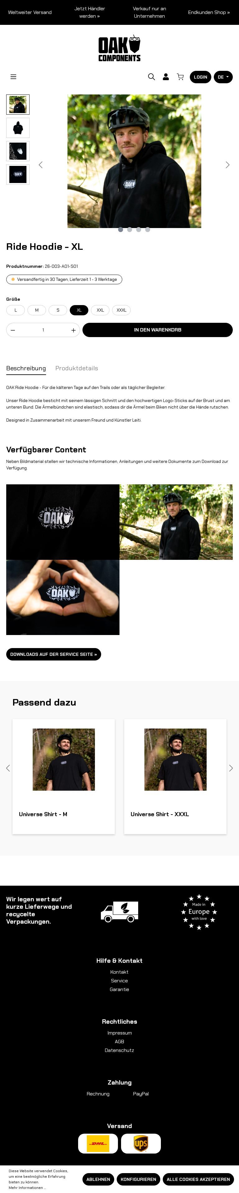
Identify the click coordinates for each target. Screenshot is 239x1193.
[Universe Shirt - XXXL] (175, 759)
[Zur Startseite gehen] (120, 47)
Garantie (119, 989)
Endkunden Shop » (209, 12)
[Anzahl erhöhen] (73, 330)
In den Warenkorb (157, 330)
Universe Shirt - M (43, 814)
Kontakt (119, 972)
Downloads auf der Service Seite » (53, 654)
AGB (119, 1041)
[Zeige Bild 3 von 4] (138, 229)
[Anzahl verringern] (12, 330)
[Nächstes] (227, 165)
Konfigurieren (138, 1179)
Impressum (119, 1033)
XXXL (121, 310)
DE (221, 77)
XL (79, 310)
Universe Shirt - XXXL (160, 814)
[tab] (26, 368)
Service (119, 980)
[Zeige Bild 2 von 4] (129, 229)
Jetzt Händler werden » (89, 12)
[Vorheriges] (40, 165)
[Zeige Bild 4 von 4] (147, 229)
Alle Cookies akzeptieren (198, 1179)
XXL (100, 310)
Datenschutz (119, 1050)
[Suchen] (151, 77)
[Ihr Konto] (166, 77)
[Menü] (13, 77)
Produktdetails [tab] (76, 368)
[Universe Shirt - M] (64, 759)
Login (200, 77)
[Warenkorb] (180, 77)
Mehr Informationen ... (27, 1187)
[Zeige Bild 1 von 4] (120, 229)
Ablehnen (98, 1179)
